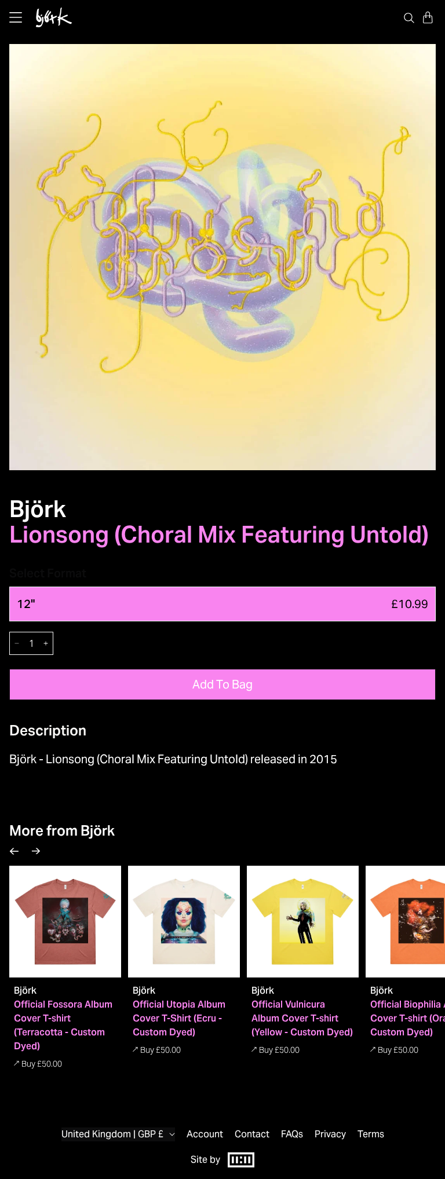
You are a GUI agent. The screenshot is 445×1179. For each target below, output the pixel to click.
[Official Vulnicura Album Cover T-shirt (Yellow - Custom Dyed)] (303, 921)
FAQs (292, 1134)
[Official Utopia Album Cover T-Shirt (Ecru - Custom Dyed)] (184, 921)
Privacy (330, 1134)
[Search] (409, 17)
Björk (37, 508)
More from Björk (62, 831)
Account (205, 1134)
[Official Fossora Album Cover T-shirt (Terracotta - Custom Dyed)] (65, 921)
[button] (428, 17)
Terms (371, 1134)
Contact (252, 1134)
